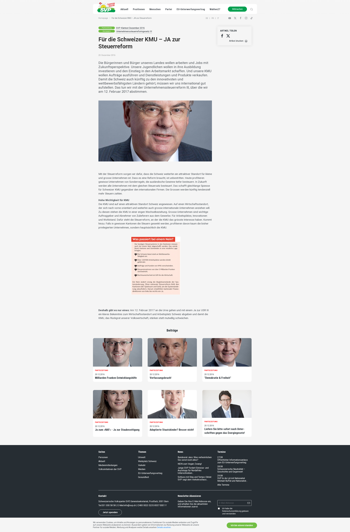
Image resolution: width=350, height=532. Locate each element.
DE (207, 18)
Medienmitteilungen (107, 465)
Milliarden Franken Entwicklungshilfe (116, 377)
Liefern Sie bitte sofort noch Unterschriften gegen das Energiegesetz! (224, 431)
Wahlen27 (215, 9)
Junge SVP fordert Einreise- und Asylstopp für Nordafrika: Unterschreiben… (193, 470)
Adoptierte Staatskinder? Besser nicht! (172, 429)
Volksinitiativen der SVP (110, 469)
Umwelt (141, 457)
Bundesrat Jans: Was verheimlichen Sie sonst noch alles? (195, 458)
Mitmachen (237, 9)
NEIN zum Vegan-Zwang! (190, 464)
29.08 (220, 475)
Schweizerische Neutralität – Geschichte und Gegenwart (231, 470)
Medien (141, 469)
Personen (103, 457)
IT (218, 18)
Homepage (103, 18)
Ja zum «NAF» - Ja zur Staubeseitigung (117, 429)
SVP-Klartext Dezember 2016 (130, 28)
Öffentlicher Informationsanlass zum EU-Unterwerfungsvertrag (232, 461)
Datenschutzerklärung (231, 511)
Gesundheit (143, 477)
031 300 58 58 (109, 505)
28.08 (220, 466)
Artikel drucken (236, 41)
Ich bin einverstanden (242, 525)
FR (213, 18)
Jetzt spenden (110, 512)
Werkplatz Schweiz (147, 461)
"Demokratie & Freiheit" (217, 377)
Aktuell (101, 461)
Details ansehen (164, 527)
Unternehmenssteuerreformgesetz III (134, 31)
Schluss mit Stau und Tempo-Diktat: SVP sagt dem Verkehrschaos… (195, 478)
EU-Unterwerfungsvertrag (191, 9)
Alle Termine (223, 485)
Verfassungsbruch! (160, 377)
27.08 (220, 457)
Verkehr (141, 465)
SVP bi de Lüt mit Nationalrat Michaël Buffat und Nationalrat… (232, 479)
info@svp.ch (130, 505)
